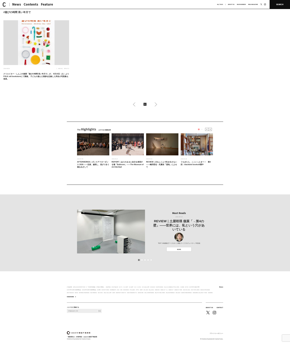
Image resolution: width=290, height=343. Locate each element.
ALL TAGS (220, 4)
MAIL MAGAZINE (253, 4)
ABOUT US (231, 4)
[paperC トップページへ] (4, 4)
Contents (31, 4)
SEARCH (279, 4)
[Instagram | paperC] (265, 1)
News (16, 4)
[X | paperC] (261, 4)
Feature (47, 4)
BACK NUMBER (241, 4)
